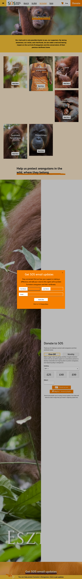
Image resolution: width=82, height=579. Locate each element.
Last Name (46, 289)
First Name (23, 289)
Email (21, 294)
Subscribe (41, 299)
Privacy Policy (44, 304)
